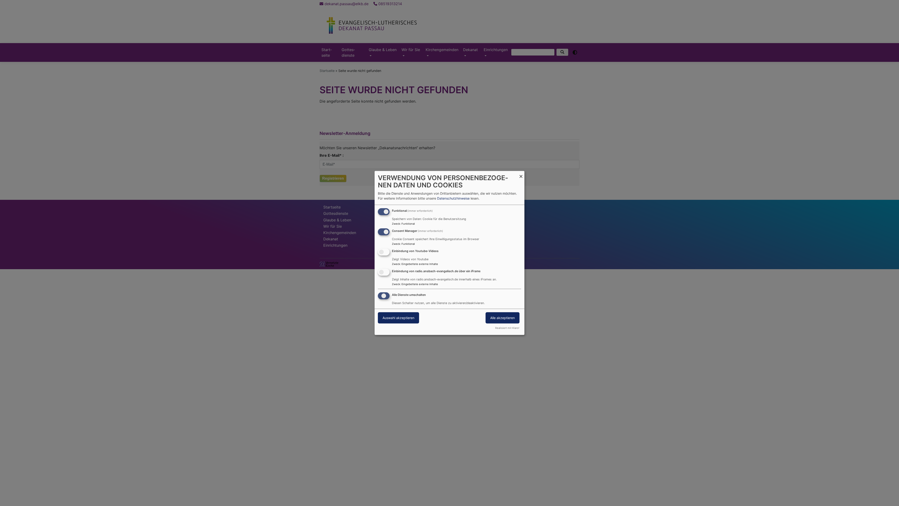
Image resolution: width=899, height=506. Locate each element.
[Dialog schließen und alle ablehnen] (520, 174)
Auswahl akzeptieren (398, 318)
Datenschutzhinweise (453, 198)
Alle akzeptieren (502, 318)
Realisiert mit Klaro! (507, 328)
